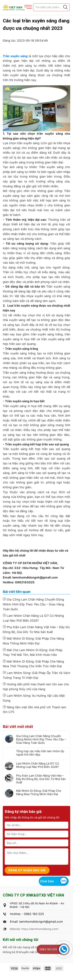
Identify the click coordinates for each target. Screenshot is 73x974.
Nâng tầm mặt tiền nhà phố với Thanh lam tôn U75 (34, 709)
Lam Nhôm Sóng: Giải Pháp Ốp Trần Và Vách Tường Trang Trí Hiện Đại (36, 675)
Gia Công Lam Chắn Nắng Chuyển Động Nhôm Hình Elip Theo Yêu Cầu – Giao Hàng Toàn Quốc (33, 604)
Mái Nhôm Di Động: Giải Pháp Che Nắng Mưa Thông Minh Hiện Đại (33, 641)
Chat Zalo (47, 881)
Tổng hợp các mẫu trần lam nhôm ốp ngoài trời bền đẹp (40, 753)
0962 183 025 (48, 949)
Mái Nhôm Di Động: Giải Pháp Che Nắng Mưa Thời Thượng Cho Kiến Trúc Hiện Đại (33, 664)
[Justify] (65, 7)
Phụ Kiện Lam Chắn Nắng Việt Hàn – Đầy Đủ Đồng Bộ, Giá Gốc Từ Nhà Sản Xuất (36, 629)
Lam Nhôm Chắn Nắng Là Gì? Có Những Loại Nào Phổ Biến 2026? (33, 618)
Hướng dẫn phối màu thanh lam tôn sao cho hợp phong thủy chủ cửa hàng (36, 686)
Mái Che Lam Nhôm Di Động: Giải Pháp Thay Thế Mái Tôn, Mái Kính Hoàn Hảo (33, 652)
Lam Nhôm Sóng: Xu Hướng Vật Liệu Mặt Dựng (34, 698)
